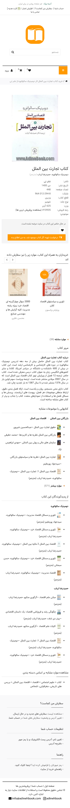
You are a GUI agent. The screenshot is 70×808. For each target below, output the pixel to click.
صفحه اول (49, 786)
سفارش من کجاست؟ (43, 8)
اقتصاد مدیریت (48, 573)
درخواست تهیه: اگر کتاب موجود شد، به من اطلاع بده (34, 237)
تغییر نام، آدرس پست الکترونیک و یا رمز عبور (40, 739)
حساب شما (59, 8)
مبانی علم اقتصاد (47, 597)
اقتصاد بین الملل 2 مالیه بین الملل (39, 544)
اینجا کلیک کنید (22, 765)
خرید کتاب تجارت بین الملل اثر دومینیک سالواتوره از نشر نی (36, 81)
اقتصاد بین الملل (38, 418)
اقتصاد (35, 682)
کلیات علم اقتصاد (47, 626)
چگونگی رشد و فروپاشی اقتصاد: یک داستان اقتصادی (31, 612)
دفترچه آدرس (55, 744)
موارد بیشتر (56, 486)
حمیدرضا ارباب (44, 174)
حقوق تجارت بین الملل (45, 427)
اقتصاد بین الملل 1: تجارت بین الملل (38, 471)
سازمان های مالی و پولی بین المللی (39, 443)
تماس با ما (35, 12)
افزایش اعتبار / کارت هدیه (20, 8)
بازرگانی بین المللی (59, 418)
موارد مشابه (60, 339)
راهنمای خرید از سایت (51, 769)
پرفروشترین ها (23, 786)
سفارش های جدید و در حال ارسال (30, 714)
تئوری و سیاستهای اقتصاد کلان (52, 304)
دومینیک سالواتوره (60, 174)
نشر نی (47, 181)
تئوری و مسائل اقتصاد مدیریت (41, 515)
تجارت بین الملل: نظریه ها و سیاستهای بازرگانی (33, 457)
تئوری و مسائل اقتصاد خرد (43, 530)
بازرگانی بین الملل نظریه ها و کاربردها (37, 435)
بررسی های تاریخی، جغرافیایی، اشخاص (33, 684)
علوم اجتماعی (47, 682)
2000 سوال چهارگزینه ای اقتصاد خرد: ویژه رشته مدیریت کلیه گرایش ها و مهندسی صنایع (18, 308)
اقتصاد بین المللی (21, 682)
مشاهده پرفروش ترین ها (28, 210)
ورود (7, 71)
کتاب (59, 682)
